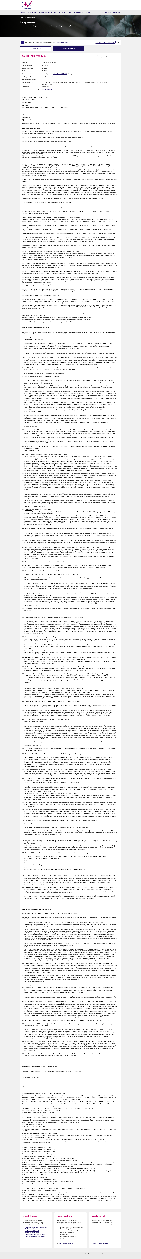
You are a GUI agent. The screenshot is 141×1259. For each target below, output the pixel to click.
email (98, 1254)
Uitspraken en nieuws (45, 12)
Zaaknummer (26, 71)
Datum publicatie (27, 68)
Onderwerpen (31, 12)
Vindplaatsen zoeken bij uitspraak (35, 1234)
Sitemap (29, 1253)
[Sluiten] (118, 42)
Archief (63, 1253)
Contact (87, 12)
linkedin (115, 1254)
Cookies (39, 1253)
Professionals (78, 12)
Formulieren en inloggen (112, 12)
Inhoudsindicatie (27, 82)
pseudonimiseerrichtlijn (62, 42)
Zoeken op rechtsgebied (32, 1232)
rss (95, 1254)
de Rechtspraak (67, 12)
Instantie (24, 62)
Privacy (34, 1253)
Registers (57, 12)
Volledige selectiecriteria (66, 1243)
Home (23, 12)
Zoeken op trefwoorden (32, 1229)
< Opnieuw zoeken (35, 48)
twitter (107, 1254)
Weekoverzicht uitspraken (100, 1243)
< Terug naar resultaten (68, 48)
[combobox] (108, 57)
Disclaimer (68, 1253)
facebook (110, 1254)
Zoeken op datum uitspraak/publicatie (36, 1227)
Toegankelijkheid (46, 1253)
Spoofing (53, 1253)
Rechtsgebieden (27, 77)
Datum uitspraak (27, 65)
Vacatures (58, 1253)
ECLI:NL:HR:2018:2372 (60, 74)
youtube (118, 1254)
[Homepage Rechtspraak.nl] (27, 4)
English (25, 1253)
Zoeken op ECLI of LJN (32, 1231)
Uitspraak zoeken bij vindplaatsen (35, 1236)
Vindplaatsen (26, 87)
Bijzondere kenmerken (29, 79)
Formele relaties (27, 74)
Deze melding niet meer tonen (105, 42)
